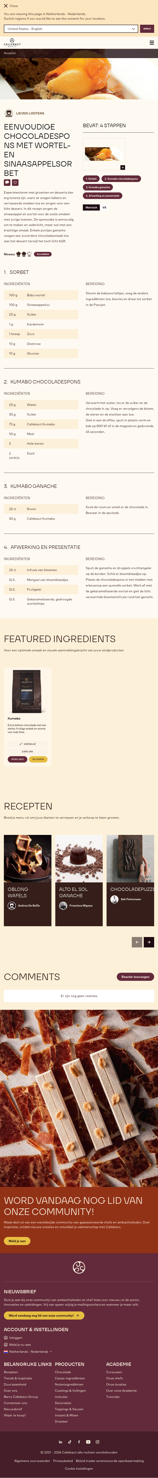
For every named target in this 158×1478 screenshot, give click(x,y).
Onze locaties (116, 1384)
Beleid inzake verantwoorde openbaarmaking (110, 1461)
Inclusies (61, 1397)
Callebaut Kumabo (41, 424)
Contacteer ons (15, 1403)
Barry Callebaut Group (21, 1397)
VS (104, 207)
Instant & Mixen (66, 1415)
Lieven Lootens (30, 113)
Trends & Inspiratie (18, 1378)
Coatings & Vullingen (70, 1391)
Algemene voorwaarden (32, 1461)
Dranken (61, 1421)
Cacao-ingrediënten (70, 1378)
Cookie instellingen (79, 1468)
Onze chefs (114, 1378)
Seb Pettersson (131, 899)
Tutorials (112, 1397)
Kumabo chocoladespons (123, 178)
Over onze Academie (121, 1391)
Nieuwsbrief (13, 1409)
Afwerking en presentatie (104, 195)
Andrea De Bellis (29, 905)
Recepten (10, 53)
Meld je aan (17, 1241)
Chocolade (63, 1372)
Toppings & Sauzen (69, 1409)
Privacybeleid (63, 1461)
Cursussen (114, 1372)
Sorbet (92, 178)
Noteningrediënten (69, 1384)
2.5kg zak (27, 751)
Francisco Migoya (81, 905)
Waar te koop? (15, 1415)
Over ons (10, 1391)
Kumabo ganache (99, 187)
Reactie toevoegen (135, 977)
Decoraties (63, 1403)
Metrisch (91, 207)
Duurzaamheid (15, 1384)
